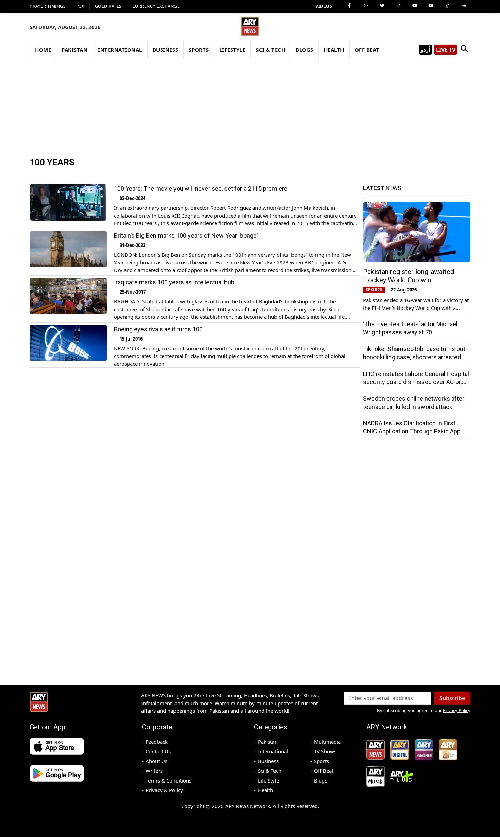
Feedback (157, 741)
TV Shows (325, 751)
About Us (156, 761)
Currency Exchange (156, 6)
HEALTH (334, 49)
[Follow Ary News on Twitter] (382, 5)
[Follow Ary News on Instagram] (398, 5)
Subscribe (452, 698)
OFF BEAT (367, 49)
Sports (321, 761)
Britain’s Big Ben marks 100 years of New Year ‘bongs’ (186, 235)
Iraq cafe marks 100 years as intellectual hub (174, 282)
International (273, 751)
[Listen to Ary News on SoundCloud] (463, 5)
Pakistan (268, 741)
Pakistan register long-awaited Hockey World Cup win (408, 276)
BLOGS (304, 49)
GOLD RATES (108, 6)
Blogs (320, 780)
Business (268, 761)
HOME (43, 49)
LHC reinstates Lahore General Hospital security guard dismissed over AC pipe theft (416, 382)
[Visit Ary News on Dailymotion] (431, 5)
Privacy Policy (456, 710)
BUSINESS (165, 49)
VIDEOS (323, 6)
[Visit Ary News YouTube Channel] (414, 5)
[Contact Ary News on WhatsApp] (365, 5)
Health (265, 790)
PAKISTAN (74, 49)
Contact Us (158, 751)
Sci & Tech (269, 770)
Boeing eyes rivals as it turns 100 (158, 329)
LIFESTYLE (232, 49)
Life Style (268, 780)
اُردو (425, 49)
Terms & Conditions (168, 780)
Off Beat (323, 770)
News (382, 188)
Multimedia (327, 741)
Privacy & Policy (164, 790)
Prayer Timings (48, 6)
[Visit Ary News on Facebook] (349, 5)
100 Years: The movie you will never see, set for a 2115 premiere (200, 188)
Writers (154, 770)
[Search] (463, 49)
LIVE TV (445, 49)
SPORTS (199, 49)
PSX (80, 6)
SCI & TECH (270, 49)
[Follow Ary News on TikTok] (447, 5)
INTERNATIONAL (120, 49)
